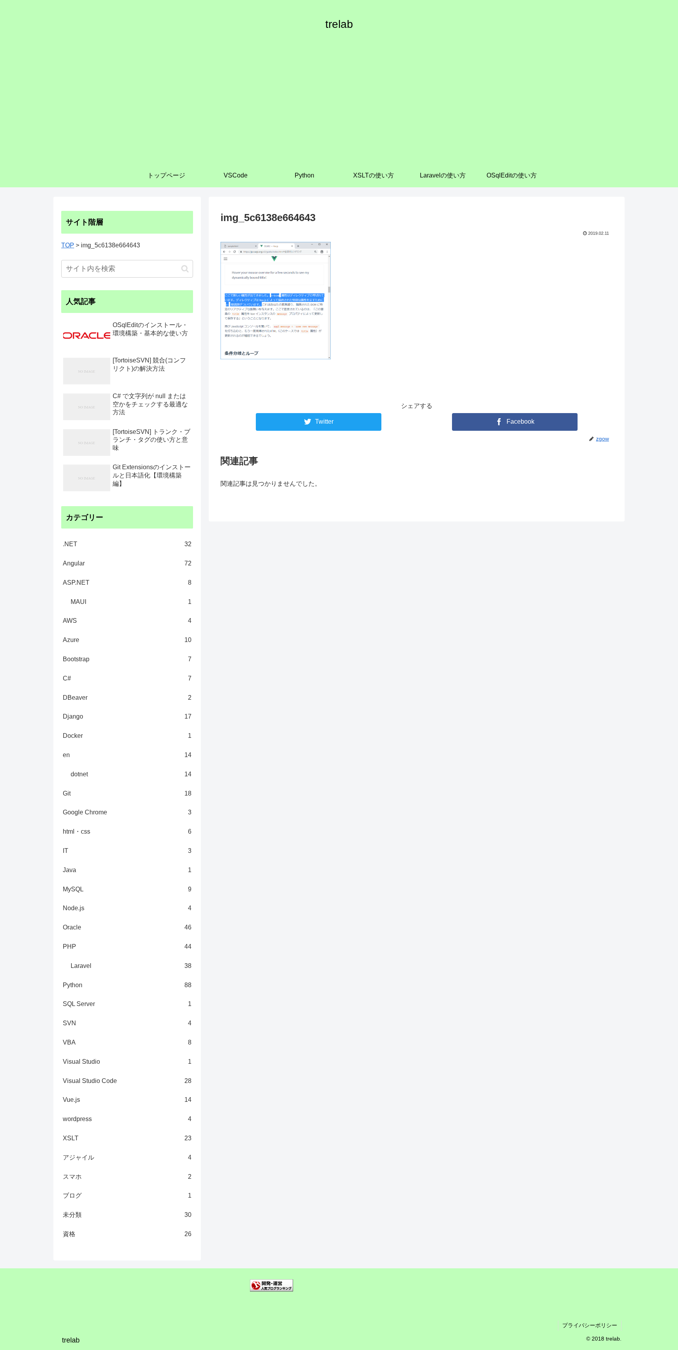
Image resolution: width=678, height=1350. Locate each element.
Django (127, 716)
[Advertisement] (339, 105)
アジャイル (127, 1157)
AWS (127, 620)
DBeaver (127, 697)
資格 (127, 1234)
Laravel (131, 965)
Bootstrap (127, 659)
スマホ (127, 1176)
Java (127, 870)
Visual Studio (127, 1061)
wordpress (127, 1119)
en (127, 755)
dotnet (131, 774)
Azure (127, 640)
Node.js (127, 908)
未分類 (127, 1214)
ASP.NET (127, 582)
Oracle (127, 927)
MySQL (127, 889)
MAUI (131, 601)
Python (127, 985)
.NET (127, 544)
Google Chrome (127, 812)
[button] (185, 268)
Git (127, 793)
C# (127, 678)
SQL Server (127, 1004)
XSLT (127, 1138)
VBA (127, 1042)
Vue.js (127, 1099)
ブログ (127, 1195)
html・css (127, 831)
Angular (127, 563)
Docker (127, 735)
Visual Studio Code (127, 1080)
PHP (127, 946)
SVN (127, 1023)
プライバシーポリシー (589, 1325)
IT (127, 850)
